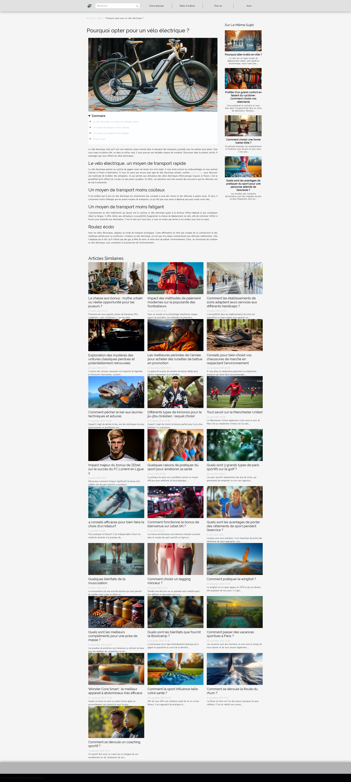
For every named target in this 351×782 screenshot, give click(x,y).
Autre (249, 5)
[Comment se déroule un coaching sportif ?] (116, 721)
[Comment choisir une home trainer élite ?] (243, 125)
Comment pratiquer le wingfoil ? (231, 579)
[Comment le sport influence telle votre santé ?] (175, 668)
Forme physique (156, 5)
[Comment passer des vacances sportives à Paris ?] (235, 611)
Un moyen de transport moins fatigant (111, 133)
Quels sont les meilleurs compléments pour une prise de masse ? (112, 636)
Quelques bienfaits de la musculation (106, 581)
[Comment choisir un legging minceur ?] (175, 558)
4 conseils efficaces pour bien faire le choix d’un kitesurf (116, 524)
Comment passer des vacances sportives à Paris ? (230, 634)
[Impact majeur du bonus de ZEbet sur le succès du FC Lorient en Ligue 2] (116, 444)
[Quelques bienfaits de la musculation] (116, 558)
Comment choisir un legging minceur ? (169, 581)
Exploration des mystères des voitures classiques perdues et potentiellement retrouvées (111, 359)
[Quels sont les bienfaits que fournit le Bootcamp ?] (175, 611)
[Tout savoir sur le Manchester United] (235, 391)
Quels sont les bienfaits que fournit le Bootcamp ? (174, 634)
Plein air (218, 5)
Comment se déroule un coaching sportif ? (114, 744)
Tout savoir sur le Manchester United (234, 412)
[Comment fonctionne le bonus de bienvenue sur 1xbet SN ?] (175, 501)
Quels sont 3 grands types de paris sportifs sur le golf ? (233, 467)
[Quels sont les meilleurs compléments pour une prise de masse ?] (116, 611)
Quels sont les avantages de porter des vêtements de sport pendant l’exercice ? (233, 526)
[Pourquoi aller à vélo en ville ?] (243, 40)
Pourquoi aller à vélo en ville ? (243, 54)
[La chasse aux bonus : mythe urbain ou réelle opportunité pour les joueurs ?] (116, 277)
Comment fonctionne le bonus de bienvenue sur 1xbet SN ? (173, 524)
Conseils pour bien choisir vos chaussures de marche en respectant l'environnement (229, 359)
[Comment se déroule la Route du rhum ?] (235, 668)
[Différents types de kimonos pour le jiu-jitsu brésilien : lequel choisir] (175, 391)
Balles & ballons (187, 5)
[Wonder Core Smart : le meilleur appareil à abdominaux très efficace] (116, 668)
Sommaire (98, 115)
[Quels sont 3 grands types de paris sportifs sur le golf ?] (235, 444)
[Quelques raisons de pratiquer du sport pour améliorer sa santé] (175, 444)
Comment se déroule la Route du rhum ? (232, 691)
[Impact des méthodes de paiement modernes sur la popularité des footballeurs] (175, 277)
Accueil (90, 18)
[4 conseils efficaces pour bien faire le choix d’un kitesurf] (116, 501)
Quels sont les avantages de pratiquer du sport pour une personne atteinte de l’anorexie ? (243, 185)
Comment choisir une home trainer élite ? (243, 141)
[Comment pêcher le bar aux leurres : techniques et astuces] (116, 391)
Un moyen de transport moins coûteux (111, 127)
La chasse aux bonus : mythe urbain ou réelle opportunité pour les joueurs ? (115, 302)
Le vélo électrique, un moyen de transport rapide (115, 121)
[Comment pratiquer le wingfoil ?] (235, 558)
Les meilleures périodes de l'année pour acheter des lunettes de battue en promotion (175, 359)
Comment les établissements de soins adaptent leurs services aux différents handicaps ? (232, 302)
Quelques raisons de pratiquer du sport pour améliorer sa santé (173, 467)
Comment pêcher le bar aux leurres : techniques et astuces (116, 414)
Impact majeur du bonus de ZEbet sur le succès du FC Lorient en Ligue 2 (116, 469)
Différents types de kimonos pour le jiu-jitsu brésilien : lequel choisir (175, 414)
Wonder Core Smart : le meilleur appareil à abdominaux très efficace (115, 691)
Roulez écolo (99, 139)
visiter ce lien (196, 172)
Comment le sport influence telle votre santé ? (173, 691)
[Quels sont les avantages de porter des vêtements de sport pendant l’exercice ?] (235, 501)
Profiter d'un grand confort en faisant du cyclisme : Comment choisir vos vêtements (243, 97)
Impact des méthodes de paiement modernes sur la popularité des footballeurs (174, 302)
